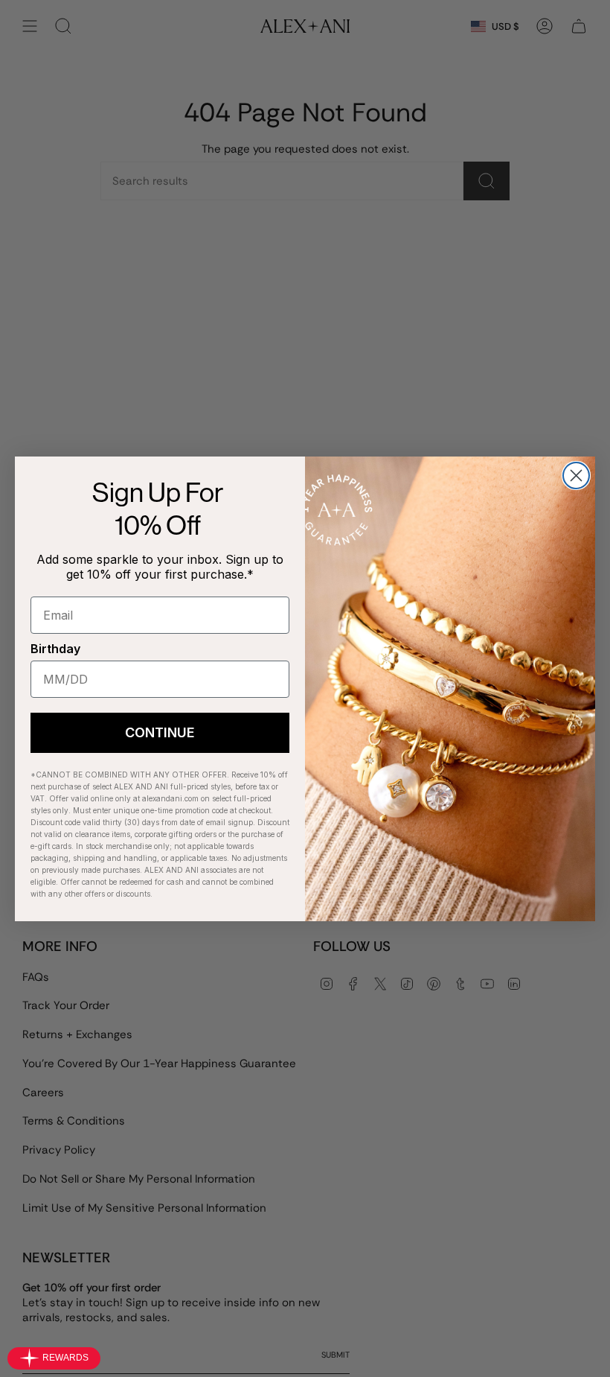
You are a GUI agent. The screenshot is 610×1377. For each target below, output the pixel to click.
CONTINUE (160, 732)
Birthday (55, 648)
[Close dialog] (576, 475)
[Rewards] (53, 1358)
